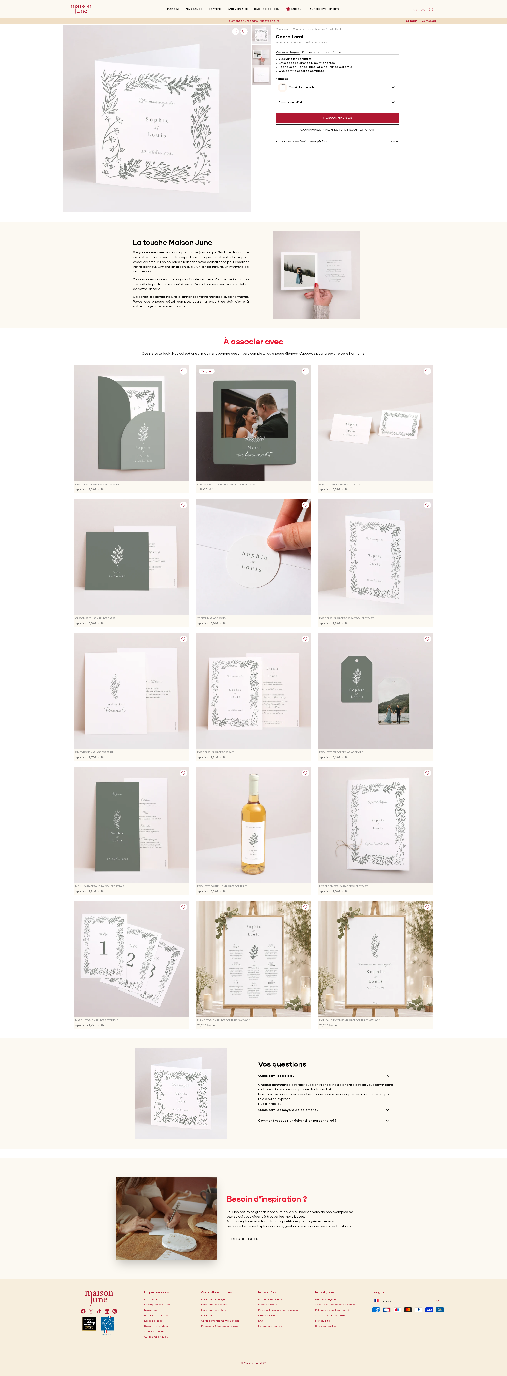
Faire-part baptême (213, 1309)
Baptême (215, 8)
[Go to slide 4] (397, 141)
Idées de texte (267, 1304)
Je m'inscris (284, 21)
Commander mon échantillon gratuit (337, 130)
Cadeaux (296, 8)
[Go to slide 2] (391, 141)
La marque (429, 21)
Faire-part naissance (214, 1304)
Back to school (267, 8)
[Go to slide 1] (387, 141)
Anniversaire (238, 8)
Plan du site (322, 1320)
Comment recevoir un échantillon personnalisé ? (297, 1120)
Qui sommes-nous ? (156, 1336)
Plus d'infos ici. (269, 1104)
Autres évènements (325, 8)
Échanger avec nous (270, 1325)
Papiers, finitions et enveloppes (278, 1309)
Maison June (282, 28)
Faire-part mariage (315, 28)
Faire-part (207, 1315)
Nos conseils (151, 1309)
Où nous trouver (154, 1331)
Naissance (194, 8)
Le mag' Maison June (157, 1304)
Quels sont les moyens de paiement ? (288, 1110)
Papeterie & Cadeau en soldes (220, 1325)
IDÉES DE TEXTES (244, 1239)
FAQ (260, 1320)
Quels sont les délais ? (276, 1076)
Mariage (173, 8)
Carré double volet (302, 87)
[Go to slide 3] (394, 141)
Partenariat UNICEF (156, 1315)
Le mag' (411, 21)
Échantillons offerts (270, 1299)
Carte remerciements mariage (220, 1320)
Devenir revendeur (156, 1325)
